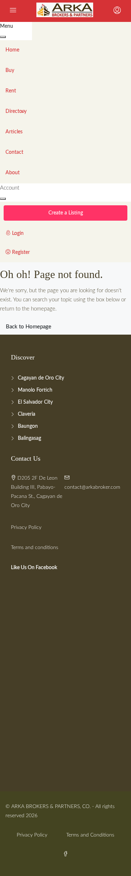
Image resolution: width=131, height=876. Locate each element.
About (12, 172)
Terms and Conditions (90, 835)
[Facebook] (65, 854)
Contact (14, 152)
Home (12, 50)
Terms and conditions (34, 547)
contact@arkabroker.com (92, 487)
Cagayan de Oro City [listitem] (41, 378)
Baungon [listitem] (28, 426)
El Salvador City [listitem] (35, 402)
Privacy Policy (26, 527)
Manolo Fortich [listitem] (35, 390)
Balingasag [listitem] (29, 438)
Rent (10, 91)
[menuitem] (46, 233)
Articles (14, 131)
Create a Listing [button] (65, 213)
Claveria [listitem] (26, 414)
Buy (9, 70)
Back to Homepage (28, 327)
